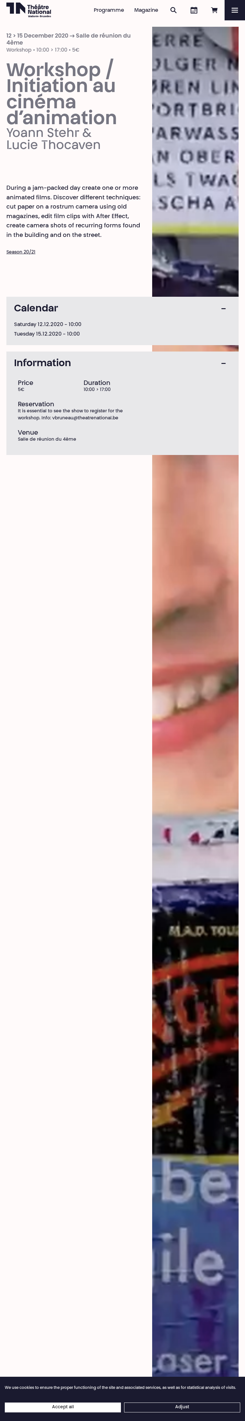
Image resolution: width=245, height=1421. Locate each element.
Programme (109, 10)
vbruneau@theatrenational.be (85, 418)
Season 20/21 (20, 252)
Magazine (146, 10)
